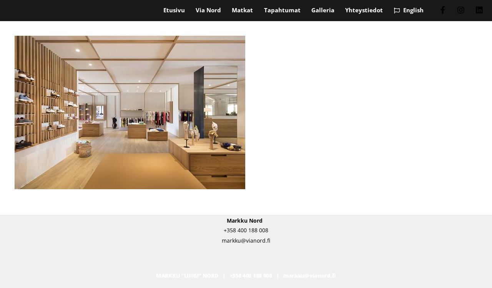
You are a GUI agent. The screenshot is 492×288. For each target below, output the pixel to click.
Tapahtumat (282, 10)
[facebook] (442, 9)
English (413, 10)
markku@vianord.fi (309, 275)
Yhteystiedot (364, 10)
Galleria (322, 10)
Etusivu (174, 10)
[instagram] (461, 9)
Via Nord (208, 10)
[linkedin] (479, 9)
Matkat (242, 10)
